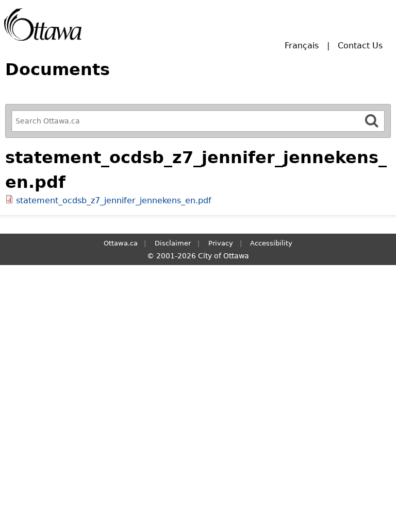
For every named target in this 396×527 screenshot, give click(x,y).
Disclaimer (173, 243)
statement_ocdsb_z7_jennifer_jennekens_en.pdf (113, 200)
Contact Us (360, 45)
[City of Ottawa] (43, 24)
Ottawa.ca (121, 243)
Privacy (220, 243)
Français (302, 45)
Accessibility (271, 243)
